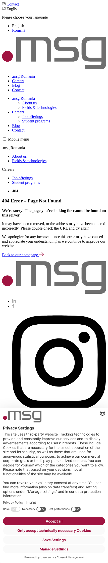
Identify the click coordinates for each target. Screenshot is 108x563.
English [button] (25, 19)
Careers (18, 81)
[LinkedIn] (14, 301)
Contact (12, 4)
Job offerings (32, 116)
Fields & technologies (39, 107)
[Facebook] (13, 306)
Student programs (36, 121)
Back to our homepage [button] (20, 255)
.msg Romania (23, 76)
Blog (16, 85)
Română (18, 30)
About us (29, 103)
